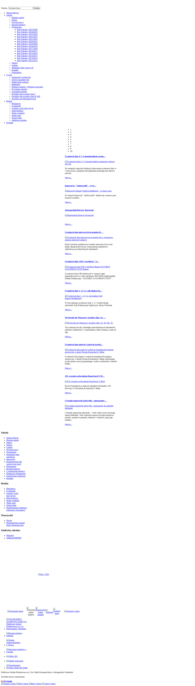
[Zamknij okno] (56, 613)
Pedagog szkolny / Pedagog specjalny (27, 87)
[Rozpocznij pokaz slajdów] (41, 615)
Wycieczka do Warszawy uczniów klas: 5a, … (85, 317)
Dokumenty (17, 72)
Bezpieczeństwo (18, 25)
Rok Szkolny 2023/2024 (27, 34)
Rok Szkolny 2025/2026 (27, 29)
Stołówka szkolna (19, 120)
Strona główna (12, 438)
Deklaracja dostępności (16, 474)
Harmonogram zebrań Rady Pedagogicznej (15, 524)
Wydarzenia (17, 27)
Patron (14, 20)
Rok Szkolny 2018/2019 (27, 46)
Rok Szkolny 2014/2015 (27, 56)
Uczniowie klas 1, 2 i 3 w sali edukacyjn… (83, 291)
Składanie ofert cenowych (22, 68)
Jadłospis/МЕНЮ (13, 538)
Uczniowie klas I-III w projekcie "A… (82, 261)
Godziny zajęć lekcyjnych (22, 108)
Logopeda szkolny (19, 91)
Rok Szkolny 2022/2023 (27, 37)
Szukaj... (4, 8)
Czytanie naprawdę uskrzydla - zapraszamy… (86, 401)
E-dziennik (16, 106)
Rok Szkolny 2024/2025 (27, 32)
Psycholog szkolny (19, 89)
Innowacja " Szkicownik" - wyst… (80, 186)
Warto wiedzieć (18, 113)
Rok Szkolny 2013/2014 (27, 58)
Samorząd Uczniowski (21, 77)
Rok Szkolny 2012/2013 (27, 60)
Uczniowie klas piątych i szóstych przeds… (84, 344)
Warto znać (16, 115)
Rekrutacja (16, 103)
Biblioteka (16, 84)
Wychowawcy (18, 22)
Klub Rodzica (17, 111)
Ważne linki (17, 118)
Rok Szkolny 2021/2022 (27, 39)
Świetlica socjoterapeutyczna (24, 99)
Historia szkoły (18, 17)
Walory (15, 63)
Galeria (15, 65)
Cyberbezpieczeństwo (15, 471)
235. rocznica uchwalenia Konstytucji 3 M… (85, 376)
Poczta (9, 520)
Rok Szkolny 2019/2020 (27, 44)
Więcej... (68, 178)
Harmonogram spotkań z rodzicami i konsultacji (16, 509)
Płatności (10, 535)
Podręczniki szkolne (20, 82)
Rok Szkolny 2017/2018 (27, 49)
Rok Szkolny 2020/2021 (27, 41)
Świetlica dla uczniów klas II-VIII (26, 96)
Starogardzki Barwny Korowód (79, 210)
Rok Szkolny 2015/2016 (27, 53)
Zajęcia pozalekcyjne (20, 80)
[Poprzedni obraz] (15, 611)
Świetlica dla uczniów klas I (23, 94)
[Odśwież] (49, 612)
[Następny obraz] (72, 611)
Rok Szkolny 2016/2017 (27, 51)
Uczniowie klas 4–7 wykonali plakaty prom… (85, 156)
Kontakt (15, 70)
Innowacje (10, 459)
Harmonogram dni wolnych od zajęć (14, 463)
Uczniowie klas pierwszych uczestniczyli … (84, 232)
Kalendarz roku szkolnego (12, 455)
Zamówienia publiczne (15, 476)
